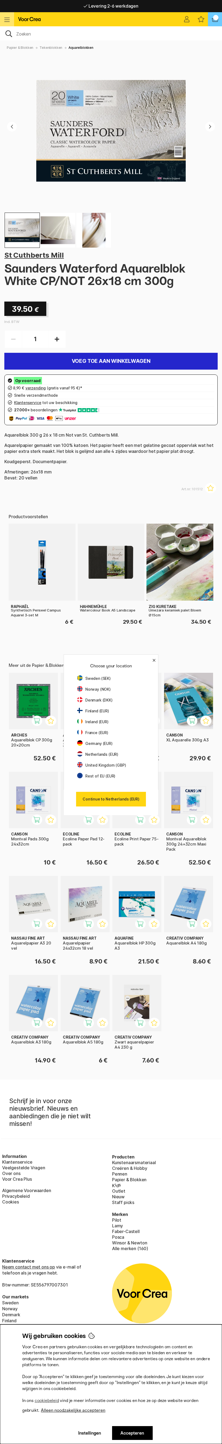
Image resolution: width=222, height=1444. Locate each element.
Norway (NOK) (98, 689)
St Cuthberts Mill (34, 255)
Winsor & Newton (129, 1243)
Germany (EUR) (99, 743)
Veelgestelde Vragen (23, 1167)
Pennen (119, 1174)
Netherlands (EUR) (101, 754)
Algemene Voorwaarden (26, 1190)
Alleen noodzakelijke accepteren (73, 1410)
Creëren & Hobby (129, 1168)
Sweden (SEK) (98, 678)
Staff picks (123, 1202)
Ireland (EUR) (97, 721)
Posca (118, 1237)
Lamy (117, 1225)
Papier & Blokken (20, 48)
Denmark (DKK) (99, 700)
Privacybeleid (16, 1196)
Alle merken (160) (130, 1248)
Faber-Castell (126, 1231)
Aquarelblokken (80, 48)
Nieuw (118, 1196)
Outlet (118, 1191)
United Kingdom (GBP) (105, 765)
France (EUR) (96, 732)
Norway (10, 1308)
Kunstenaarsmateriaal (134, 1162)
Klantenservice (17, 1162)
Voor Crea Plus (17, 1179)
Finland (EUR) (97, 711)
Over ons (11, 1173)
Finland (9, 1320)
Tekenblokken (51, 48)
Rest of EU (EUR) (100, 776)
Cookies (10, 1202)
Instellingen (89, 1433)
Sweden (10, 1302)
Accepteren (132, 1433)
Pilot (116, 1220)
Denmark (11, 1314)
